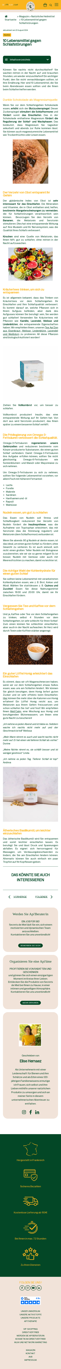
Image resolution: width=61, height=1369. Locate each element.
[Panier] (45, 4)
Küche (7, 35)
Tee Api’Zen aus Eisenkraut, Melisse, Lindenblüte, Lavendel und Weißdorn (30, 330)
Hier (5, 698)
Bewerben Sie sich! (31, 945)
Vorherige (20, 896)
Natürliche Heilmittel (43, 16)
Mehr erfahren (30, 1003)
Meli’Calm (15, 711)
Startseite (10, 19)
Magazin (24, 16)
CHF (16, 5)
